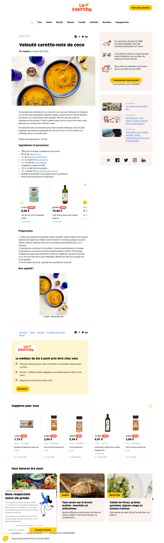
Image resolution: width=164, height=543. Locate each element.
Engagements (122, 22)
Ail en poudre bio (76, 447)
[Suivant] (153, 499)
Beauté (59, 22)
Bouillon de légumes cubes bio (26, 447)
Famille (82, 22)
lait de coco (35, 154)
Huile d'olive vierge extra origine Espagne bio (107, 448)
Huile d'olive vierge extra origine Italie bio (65, 216)
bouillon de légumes (37, 157)
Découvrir (22, 389)
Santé (49, 22)
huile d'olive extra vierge (46, 171)
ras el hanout (40, 163)
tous (39, 22)
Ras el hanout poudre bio (54, 447)
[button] (85, 202)
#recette (23, 332)
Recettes (107, 22)
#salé (32, 332)
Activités (94, 22)
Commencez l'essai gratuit (126, 80)
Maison (70, 22)
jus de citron (42, 160)
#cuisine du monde (56, 332)
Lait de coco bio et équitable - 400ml (33, 216)
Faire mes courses (141, 8)
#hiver (22, 335)
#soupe (40, 332)
